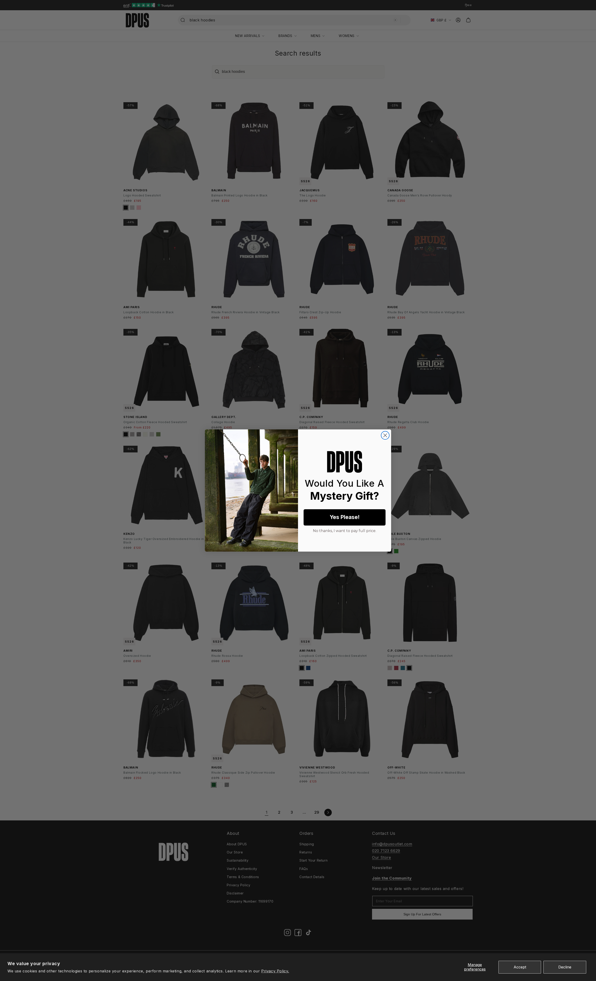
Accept (520, 967)
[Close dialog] (385, 435)
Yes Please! (344, 517)
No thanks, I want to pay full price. (344, 530)
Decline (564, 967)
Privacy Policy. (275, 971)
